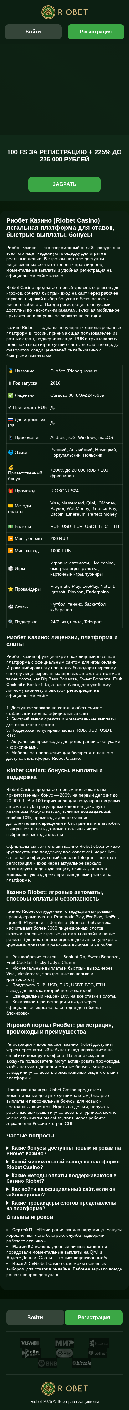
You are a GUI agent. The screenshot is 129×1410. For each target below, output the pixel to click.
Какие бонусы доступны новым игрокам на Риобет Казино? (63, 1150)
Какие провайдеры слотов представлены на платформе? (61, 1205)
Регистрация (96, 31)
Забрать (65, 184)
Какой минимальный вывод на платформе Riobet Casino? (63, 1164)
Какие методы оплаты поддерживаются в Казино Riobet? (61, 1178)
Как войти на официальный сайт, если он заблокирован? (61, 1191)
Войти (33, 31)
